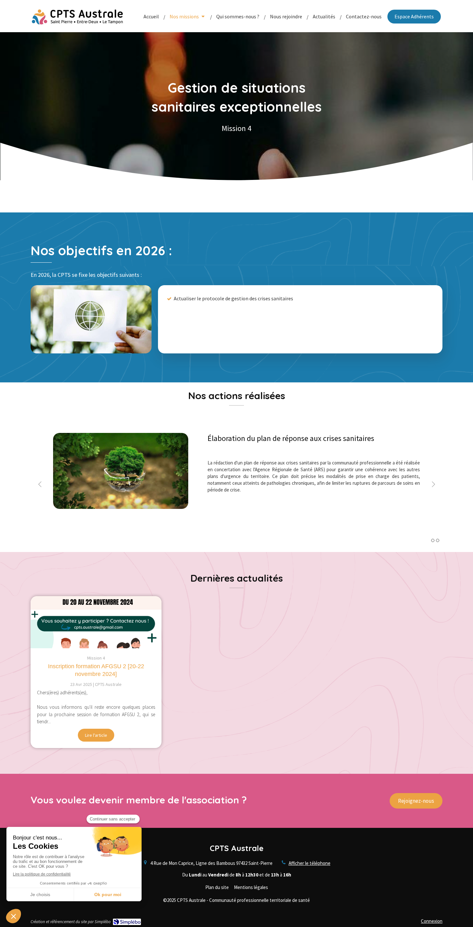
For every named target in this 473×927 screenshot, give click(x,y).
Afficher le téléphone (309, 863)
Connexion (431, 921)
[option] (236, 484)
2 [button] (437, 540)
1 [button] (432, 540)
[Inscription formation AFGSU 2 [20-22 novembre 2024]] (96, 622)
